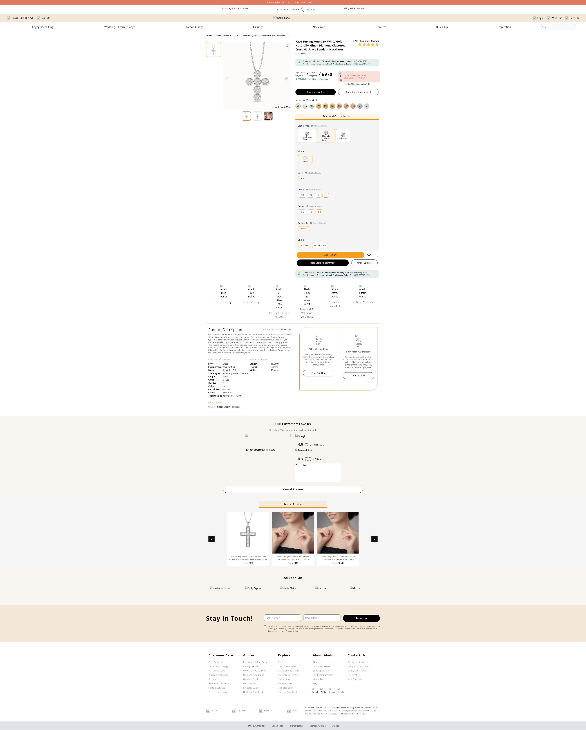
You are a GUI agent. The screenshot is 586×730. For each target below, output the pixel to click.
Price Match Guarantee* (356, 84)
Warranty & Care (216, 670)
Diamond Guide (251, 679)
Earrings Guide (250, 666)
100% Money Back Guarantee (233, 8)
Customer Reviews (322, 666)
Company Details (318, 725)
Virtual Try (318, 679)
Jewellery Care (285, 683)
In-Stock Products (333, 64)
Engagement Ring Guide (255, 662)
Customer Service (357, 662)
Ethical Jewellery (321, 670)
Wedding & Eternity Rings (119, 27)
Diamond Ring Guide (253, 674)
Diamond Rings (194, 27)
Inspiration (504, 27)
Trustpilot (301, 465)
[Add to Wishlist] (369, 255)
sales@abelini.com (357, 670)
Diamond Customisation (337, 116)
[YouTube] (341, 691)
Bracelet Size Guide (288, 692)
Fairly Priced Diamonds (355, 8)
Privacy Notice (292, 631)
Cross (237, 35)
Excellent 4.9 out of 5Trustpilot (296, 9)
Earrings (258, 27)
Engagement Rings (43, 27)
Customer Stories (287, 666)
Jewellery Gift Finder (288, 674)
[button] (337, 106)
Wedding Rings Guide (254, 670)
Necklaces (319, 27)
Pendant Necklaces (223, 35)
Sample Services (216, 687)
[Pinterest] (323, 691)
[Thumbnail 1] (213, 49)
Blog (280, 662)
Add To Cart (330, 254)
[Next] (287, 78)
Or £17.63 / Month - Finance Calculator (311, 79)
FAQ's (316, 683)
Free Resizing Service (219, 692)
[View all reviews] (368, 44)
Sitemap (336, 725)
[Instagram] (332, 691)
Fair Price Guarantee (323, 674)
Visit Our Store (355, 679)
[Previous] (227, 78)
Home (209, 35)
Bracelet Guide (251, 687)
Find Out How (319, 373)
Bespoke (212, 679)
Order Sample (364, 262)
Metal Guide (249, 683)
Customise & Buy (315, 92)
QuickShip (442, 27)
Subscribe (361, 618)
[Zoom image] (287, 46)
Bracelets (380, 27)
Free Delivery (215, 662)
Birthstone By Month (288, 670)
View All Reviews (293, 489)
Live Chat (352, 674)
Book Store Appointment (358, 92)
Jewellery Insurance (218, 674)
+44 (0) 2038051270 (361, 64)
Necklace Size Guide (253, 692)
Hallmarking (284, 679)
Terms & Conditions (256, 725)
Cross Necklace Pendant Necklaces (224, 406)
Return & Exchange (218, 666)
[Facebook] (315, 691)
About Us (317, 662)
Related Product (293, 504)
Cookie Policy (278, 725)
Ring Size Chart (285, 687)
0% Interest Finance (218, 683)
